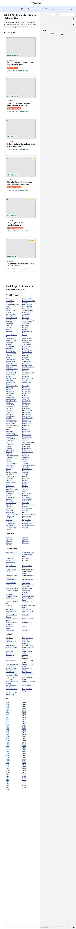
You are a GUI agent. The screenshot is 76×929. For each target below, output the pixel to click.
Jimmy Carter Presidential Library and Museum (27, 584)
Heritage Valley (26, 423)
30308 (24, 708)
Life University (10, 672)
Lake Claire (9, 331)
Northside (25, 510)
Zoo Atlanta (9, 571)
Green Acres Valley (27, 418)
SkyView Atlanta (27, 588)
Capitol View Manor (11, 401)
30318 (24, 717)
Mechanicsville (26, 435)
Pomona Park (26, 444)
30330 (7, 729)
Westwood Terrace (11, 463)
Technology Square (27, 310)
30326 (7, 725)
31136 (24, 778)
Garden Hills (25, 503)
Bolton (8, 471)
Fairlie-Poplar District (28, 301)
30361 (24, 753)
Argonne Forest (10, 491)
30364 (7, 757)
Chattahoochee (10, 476)
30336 (24, 732)
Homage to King (27, 622)
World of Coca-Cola (11, 552)
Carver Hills (9, 474)
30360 (7, 753)
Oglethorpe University (28, 681)
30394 (24, 770)
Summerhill (25, 369)
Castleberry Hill (26, 299)
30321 (7, 721)
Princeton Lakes (26, 448)
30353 (24, 746)
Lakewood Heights (11, 359)
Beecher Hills (26, 387)
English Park (25, 478)
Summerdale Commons (12, 455)
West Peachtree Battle (28, 525)
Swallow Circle (10, 371)
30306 (24, 706)
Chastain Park (10, 501)
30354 (7, 748)
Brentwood (9, 395)
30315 (7, 715)
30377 (7, 765)
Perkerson (8, 446)
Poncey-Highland (27, 340)
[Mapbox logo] (44, 927)
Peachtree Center (27, 304)
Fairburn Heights (27, 410)
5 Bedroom (9, 541)
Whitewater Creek (11, 527)
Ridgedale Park (26, 520)
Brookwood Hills (10, 497)
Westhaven (9, 461)
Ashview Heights (27, 380)
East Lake (8, 327)
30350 (7, 746)
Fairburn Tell (26, 412)
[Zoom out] (73, 21)
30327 (24, 725)
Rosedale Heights (27, 365)
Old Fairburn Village (28, 442)
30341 (7, 738)
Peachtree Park (26, 516)
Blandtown (25, 316)
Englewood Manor (11, 354)
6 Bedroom (25, 541)
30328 (7, 727)
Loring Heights (26, 312)
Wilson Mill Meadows (28, 465)
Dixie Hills (25, 476)
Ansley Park (25, 308)
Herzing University (11, 660)
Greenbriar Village (11, 421)
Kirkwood (25, 329)
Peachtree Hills (10, 516)
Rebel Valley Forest (11, 365)
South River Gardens (12, 369)
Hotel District (26, 303)
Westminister (9, 525)
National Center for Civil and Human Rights (11, 562)
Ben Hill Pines (26, 391)
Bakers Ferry (9, 387)
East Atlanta (25, 325)
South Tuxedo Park (11, 522)
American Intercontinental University (26, 656)
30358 (7, 751)
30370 (7, 761)
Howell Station (10, 320)
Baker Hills (25, 386)
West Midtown (26, 314)
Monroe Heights (10, 482)
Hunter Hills (25, 425)
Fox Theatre (25, 558)
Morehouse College (27, 645)
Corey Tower (26, 630)
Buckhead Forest (27, 493)
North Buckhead (10, 512)
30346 (24, 742)
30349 (24, 744)
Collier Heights (10, 406)
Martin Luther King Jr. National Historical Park (28, 554)
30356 (7, 749)
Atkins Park (9, 321)
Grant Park (9, 355)
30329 (24, 727)
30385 (7, 768)
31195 (7, 787)
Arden (24, 491)
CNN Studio (25, 560)
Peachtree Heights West (28, 514)
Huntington (9, 427)
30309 (7, 710)
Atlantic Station (10, 310)
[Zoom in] (73, 18)
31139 (7, 780)
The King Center (27, 602)
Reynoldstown (10, 342)
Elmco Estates (26, 408)
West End (8, 459)
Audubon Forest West (12, 386)
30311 (7, 712)
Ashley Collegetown (28, 378)
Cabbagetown (9, 323)
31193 (24, 785)
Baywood (25, 371)
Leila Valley (25, 359)
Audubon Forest (26, 382)
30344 (24, 740)
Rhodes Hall (9, 609)
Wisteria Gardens (10, 467)
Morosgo (8, 508)
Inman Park (9, 329)
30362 (7, 755)
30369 (24, 759)
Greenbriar (25, 420)
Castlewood (9, 499)
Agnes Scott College (11, 647)
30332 (7, 731)
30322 (24, 721)
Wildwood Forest (10, 465)
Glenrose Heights (27, 354)
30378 (24, 765)
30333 (24, 731)
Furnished (8, 544)
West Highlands (26, 488)
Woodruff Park (26, 609)
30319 (7, 719)
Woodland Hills (10, 374)
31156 (24, 783)
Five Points (9, 303)
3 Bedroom (9, 539)
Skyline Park (25, 615)
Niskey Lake (9, 440)
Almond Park (26, 467)
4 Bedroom (25, 539)
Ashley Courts (10, 380)
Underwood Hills (10, 523)
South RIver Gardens (28, 367)
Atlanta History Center (28, 575)
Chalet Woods (26, 404)
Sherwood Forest (10, 314)
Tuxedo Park (25, 522)
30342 (24, 738)
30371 (24, 761)
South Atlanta (9, 367)
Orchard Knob (26, 361)
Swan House (9, 594)
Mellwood (8, 437)
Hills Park (25, 480)
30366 (24, 757)
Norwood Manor (10, 361)
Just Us (8, 429)
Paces (23, 512)
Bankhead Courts (27, 469)
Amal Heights (10, 346)
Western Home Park (11, 318)
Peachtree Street (10, 630)
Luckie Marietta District (12, 304)
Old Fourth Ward (10, 338)
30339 (7, 736)
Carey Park (25, 472)
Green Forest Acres (11, 420)
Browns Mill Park (11, 352)
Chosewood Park (27, 352)
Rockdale (24, 484)
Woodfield (25, 527)
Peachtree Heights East (12, 514)
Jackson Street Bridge (28, 611)
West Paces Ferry (27, 523)
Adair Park (25, 374)
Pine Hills (8, 518)
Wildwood (25, 463)
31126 (24, 776)
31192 (7, 785)
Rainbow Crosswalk (27, 618)
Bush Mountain (10, 397)
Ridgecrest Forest (27, 450)
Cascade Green (26, 403)
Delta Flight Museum (12, 590)
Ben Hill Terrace (10, 393)
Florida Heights (10, 416)
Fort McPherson (26, 416)
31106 (7, 774)
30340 (24, 736)
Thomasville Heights (28, 372)
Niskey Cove (25, 438)
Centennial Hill (10, 301)
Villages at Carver (11, 372)
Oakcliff (24, 440)
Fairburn (8, 410)
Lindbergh (25, 506)
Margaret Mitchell (27, 508)
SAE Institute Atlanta (28, 674)
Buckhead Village (27, 497)
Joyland (8, 357)
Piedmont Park (10, 558)
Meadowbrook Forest (12, 435)
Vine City (25, 486)
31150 (7, 783)
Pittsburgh (9, 448)
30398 (24, 772)
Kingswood (9, 506)
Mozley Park (25, 482)
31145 (7, 782)
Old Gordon (9, 444)
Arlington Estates (11, 378)
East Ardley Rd (10, 408)
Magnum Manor (10, 433)
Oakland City (9, 442)
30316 (24, 715)
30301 (7, 702)
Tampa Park (9, 457)
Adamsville (25, 376)
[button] (74, 3)
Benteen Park (26, 346)
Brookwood (25, 495)
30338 (24, 734)
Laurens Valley (26, 431)
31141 (24, 780)
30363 (24, 755)
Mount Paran (9, 510)
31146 (24, 782)
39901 (7, 789)
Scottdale (8, 344)
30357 (24, 749)
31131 (7, 778)
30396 (7, 772)
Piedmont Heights (11, 340)
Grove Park (9, 480)
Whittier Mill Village (12, 489)
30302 (24, 702)
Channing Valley (26, 499)
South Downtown (27, 306)
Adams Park (9, 376)
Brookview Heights (11, 472)
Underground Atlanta (28, 596)
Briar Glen (25, 395)
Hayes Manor (9, 505)
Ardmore (24, 489)
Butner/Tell (25, 397)
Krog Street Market (11, 596)
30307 (7, 708)
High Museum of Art (28, 569)
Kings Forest (25, 429)
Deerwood (25, 406)
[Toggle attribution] (74, 927)
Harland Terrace (10, 423)
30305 (7, 706)
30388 (24, 768)
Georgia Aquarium (11, 569)
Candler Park (26, 323)
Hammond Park (26, 421)
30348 (7, 744)
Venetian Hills (26, 457)
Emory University (11, 641)
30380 (7, 766)
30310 (24, 710)
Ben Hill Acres (26, 389)
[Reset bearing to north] (73, 24)
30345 (7, 742)
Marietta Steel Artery (28, 320)
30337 (7, 734)
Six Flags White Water (12, 588)
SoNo (7, 306)
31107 (24, 774)
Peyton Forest (26, 446)
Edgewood (25, 327)
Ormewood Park (26, 338)
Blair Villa (25, 348)
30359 (24, 751)
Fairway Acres (26, 414)
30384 (24, 766)
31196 (24, 787)
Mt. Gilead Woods (11, 438)
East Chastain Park (11, 503)
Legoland (25, 594)
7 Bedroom (9, 543)
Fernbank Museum (11, 579)
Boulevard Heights (27, 350)
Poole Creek (9, 350)
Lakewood (25, 357)
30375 (24, 763)
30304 (24, 704)
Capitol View (26, 399)
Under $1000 (9, 537)
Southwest (25, 454)
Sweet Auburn (26, 342)
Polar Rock (25, 363)
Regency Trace (10, 450)
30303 (7, 704)
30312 (24, 712)
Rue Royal (9, 452)
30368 (7, 759)
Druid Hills (9, 325)
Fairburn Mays (10, 414)
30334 (7, 732)
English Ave (9, 478)
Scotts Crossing (10, 486)
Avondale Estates (27, 321)
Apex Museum (10, 598)
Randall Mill (25, 518)
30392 (7, 770)
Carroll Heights (26, 401)
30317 (7, 717)
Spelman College (10, 645)
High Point (25, 355)
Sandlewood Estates (27, 452)
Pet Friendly (25, 543)
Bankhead (8, 469)
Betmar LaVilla (10, 348)
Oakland (24, 335)
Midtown (8, 308)
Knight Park (25, 318)
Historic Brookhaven (28, 505)
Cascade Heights (10, 404)
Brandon (8, 495)
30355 (24, 748)
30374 (7, 763)
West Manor (25, 459)
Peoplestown (9, 363)
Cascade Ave (9, 403)
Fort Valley (9, 418)
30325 (24, 723)
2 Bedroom (25, 537)
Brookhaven (9, 493)
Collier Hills (25, 501)
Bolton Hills (25, 471)
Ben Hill (8, 389)
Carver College (26, 685)
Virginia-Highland (27, 344)
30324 (7, 723)
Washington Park (10, 488)
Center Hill (25, 474)
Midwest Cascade (27, 437)
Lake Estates (9, 431)
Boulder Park (26, 393)
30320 (24, 719)
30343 (7, 740)
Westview (25, 461)
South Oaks (9, 454)
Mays (23, 433)
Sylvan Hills (25, 455)
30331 (24, 729)
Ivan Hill (24, 427)
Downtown (9, 299)
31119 (7, 776)
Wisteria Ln (9, 412)
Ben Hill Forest (10, 391)
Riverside (8, 484)
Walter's (24, 626)
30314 (24, 714)
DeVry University (27, 672)
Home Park (9, 312)
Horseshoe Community (12, 425)
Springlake (9, 520)
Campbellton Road (11, 399)
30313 (7, 714)
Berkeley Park (10, 316)
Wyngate (8, 529)
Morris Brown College (12, 689)
